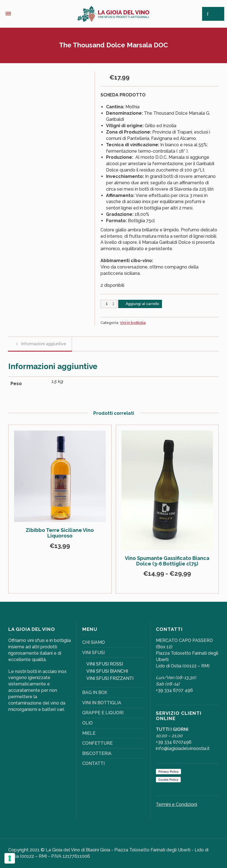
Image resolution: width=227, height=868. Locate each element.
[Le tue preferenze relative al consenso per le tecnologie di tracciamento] (9, 858)
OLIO (87, 723)
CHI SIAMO (93, 642)
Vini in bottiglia (133, 322)
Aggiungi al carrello (142, 303)
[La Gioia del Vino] (113, 13)
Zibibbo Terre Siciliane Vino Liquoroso (60, 533)
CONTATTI (93, 763)
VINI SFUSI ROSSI (104, 664)
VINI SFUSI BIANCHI (107, 671)
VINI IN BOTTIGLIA (101, 702)
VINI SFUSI (93, 652)
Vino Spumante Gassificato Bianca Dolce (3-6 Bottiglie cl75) (167, 561)
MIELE (89, 733)
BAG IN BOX (94, 692)
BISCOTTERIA (97, 753)
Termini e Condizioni (176, 804)
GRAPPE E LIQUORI (102, 712)
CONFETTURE (97, 743)
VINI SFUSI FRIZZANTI (109, 678)
